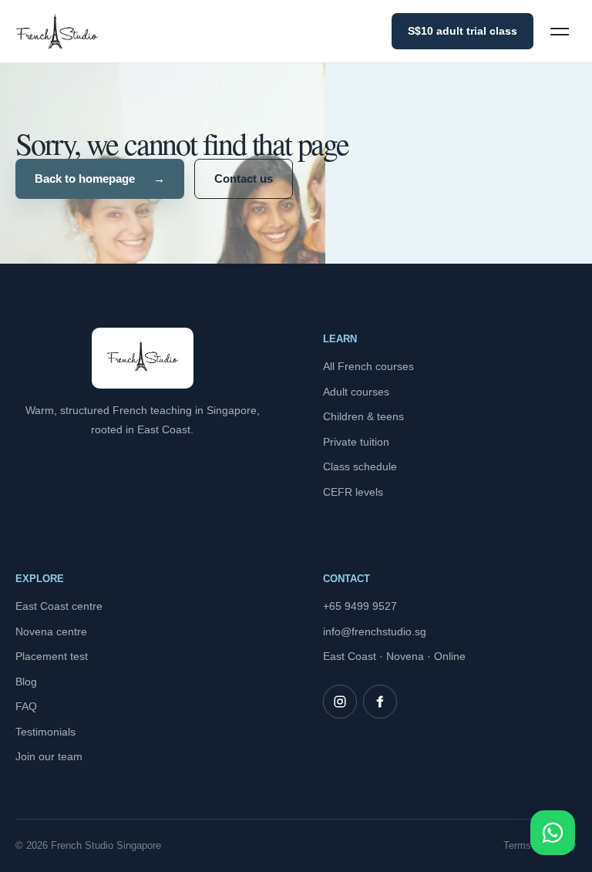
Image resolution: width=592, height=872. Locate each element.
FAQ (26, 706)
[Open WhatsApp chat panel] (552, 832)
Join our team (48, 756)
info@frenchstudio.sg (374, 631)
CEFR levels (353, 492)
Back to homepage (100, 178)
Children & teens (363, 416)
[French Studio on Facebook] (380, 702)
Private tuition (356, 442)
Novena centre (51, 631)
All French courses (368, 366)
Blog (26, 681)
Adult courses (356, 391)
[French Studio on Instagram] (340, 702)
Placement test (51, 656)
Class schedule (360, 466)
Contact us (243, 178)
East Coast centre (59, 606)
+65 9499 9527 (360, 606)
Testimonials (45, 732)
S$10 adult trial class (462, 31)
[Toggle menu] (560, 32)
